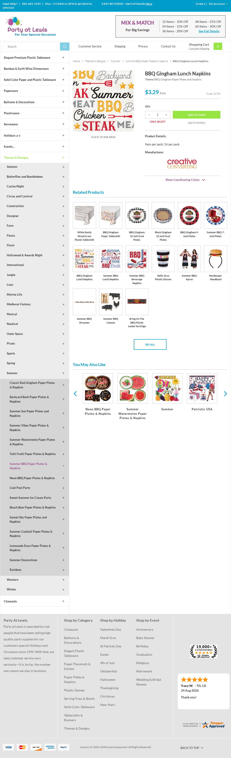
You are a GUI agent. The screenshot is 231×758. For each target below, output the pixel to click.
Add (197, 115)
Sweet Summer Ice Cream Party (30, 497)
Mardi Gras (108, 638)
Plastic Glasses (74, 690)
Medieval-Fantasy (19, 304)
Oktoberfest (108, 671)
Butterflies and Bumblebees (25, 176)
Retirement (144, 671)
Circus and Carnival (19, 196)
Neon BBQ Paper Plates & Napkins (32, 478)
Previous (75, 393)
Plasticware (11, 113)
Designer (13, 216)
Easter (104, 654)
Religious (142, 663)
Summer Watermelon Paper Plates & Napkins (32, 442)
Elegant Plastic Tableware (74, 653)
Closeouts (10, 601)
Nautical (12, 324)
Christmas (107, 696)
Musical (12, 314)
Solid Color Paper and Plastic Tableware (30, 80)
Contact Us (168, 46)
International (15, 265)
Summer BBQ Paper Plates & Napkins (28, 466)
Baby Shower (145, 638)
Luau (10, 284)
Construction (15, 206)
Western (12, 579)
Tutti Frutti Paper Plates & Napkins (33, 454)
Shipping (120, 46)
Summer (12, 373)
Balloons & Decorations (19, 102)
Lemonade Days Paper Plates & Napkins (30, 548)
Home (76, 61)
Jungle (11, 275)
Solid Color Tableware (79, 707)
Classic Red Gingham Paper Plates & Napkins (32, 385)
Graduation (144, 654)
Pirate (11, 343)
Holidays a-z (12, 135)
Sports (11, 353)
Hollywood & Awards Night (24, 255)
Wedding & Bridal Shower (149, 682)
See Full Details (209, 31)
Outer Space (15, 334)
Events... (9, 146)
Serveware (11, 124)
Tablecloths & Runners (73, 717)
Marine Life (14, 294)
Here (149, 3)
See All (150, 344)
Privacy (143, 46)
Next (224, 393)
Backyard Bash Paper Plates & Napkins (29, 399)
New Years (107, 705)
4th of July (107, 663)
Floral (10, 245)
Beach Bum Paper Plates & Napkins (33, 507)
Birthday (142, 646)
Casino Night (15, 186)
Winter (11, 589)
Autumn (12, 166)
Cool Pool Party (20, 488)
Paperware (11, 91)
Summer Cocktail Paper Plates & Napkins (31, 534)
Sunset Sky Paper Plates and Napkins (28, 519)
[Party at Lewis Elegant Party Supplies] (40, 26)
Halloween (107, 679)
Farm (10, 225)
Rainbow (15, 569)
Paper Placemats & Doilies (77, 666)
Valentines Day (110, 629)
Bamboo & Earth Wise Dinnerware (26, 68)
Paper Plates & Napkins (74, 679)
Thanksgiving (109, 688)
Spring (11, 363)
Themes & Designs (16, 157)
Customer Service (90, 46)
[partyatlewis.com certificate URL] (203, 724)
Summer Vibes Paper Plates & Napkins (29, 428)
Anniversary (144, 629)
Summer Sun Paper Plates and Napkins (29, 413)
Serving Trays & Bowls (79, 698)
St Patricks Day (110, 646)
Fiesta (11, 235)
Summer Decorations (23, 560)
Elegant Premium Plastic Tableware (27, 57)
